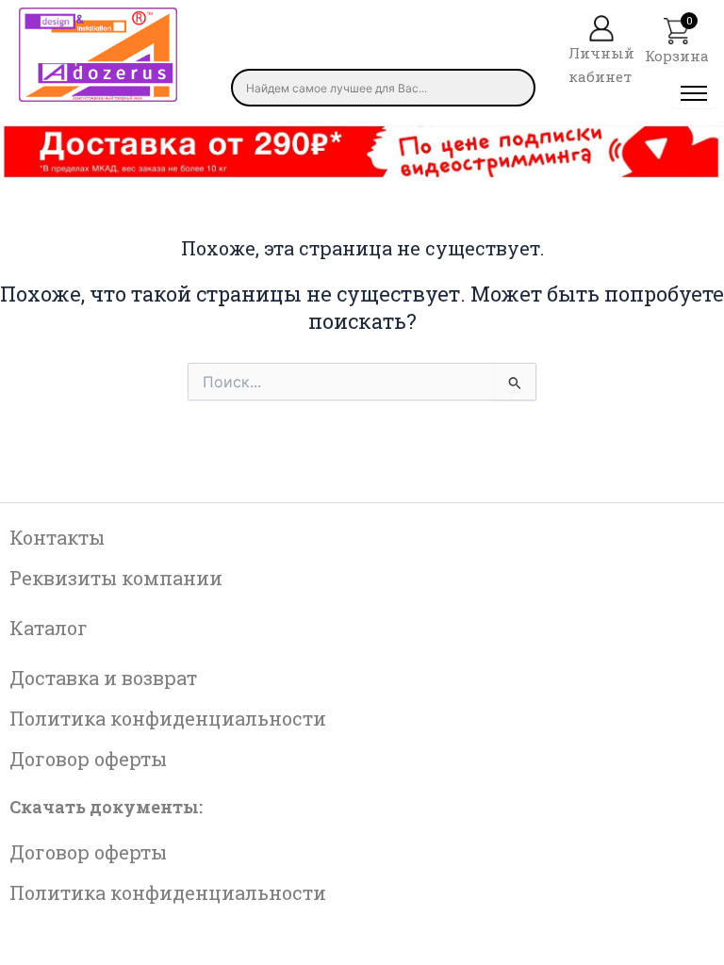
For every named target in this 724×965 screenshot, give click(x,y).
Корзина (677, 55)
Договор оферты (88, 758)
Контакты (57, 537)
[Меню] (694, 93)
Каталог (48, 627)
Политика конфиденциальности (167, 718)
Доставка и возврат (103, 677)
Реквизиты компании (115, 577)
